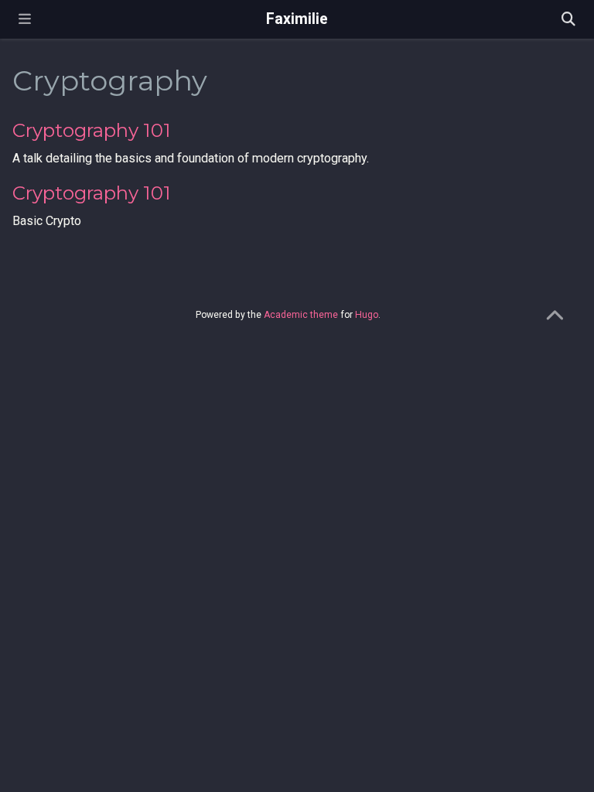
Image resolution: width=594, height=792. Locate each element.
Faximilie (297, 19)
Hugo (366, 314)
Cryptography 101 (91, 130)
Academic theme (301, 314)
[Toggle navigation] (25, 19)
